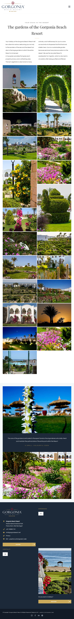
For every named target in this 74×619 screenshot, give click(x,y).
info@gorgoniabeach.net (13, 532)
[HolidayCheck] (42, 615)
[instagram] (32, 615)
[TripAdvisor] (39, 615)
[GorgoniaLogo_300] (13, 2)
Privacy (8, 535)
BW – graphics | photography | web (45, 612)
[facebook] (35, 615)
